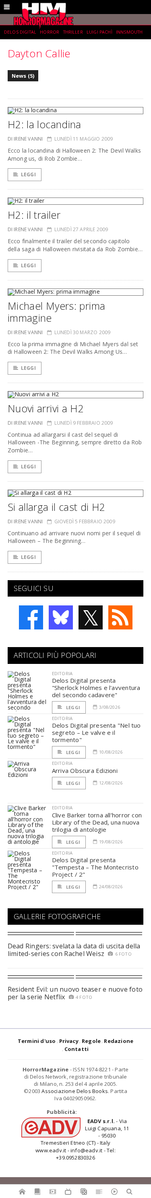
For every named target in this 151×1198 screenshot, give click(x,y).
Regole (91, 1041)
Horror (49, 32)
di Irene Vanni (25, 138)
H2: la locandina (44, 124)
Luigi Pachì (99, 32)
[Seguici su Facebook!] (31, 617)
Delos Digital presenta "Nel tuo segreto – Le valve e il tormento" (96, 732)
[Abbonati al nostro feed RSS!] (120, 617)
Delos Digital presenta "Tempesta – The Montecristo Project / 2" (95, 867)
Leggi (28, 174)
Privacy (69, 1041)
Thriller (73, 32)
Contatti (76, 1049)
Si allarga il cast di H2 (56, 507)
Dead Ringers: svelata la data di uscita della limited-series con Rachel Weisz (74, 950)
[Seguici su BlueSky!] (60, 617)
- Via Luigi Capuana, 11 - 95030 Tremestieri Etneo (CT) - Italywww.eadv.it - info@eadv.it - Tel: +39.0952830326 (82, 1139)
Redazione (118, 1041)
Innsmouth (129, 32)
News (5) (23, 75)
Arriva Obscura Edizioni (85, 770)
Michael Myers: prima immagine (56, 312)
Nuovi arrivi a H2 (46, 408)
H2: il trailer (34, 215)
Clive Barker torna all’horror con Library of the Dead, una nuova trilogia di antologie (97, 822)
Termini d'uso (37, 1041)
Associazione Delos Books (74, 1091)
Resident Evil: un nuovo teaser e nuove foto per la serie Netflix (75, 993)
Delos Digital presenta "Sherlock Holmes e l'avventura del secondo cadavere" (96, 687)
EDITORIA (62, 673)
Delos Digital (20, 32)
